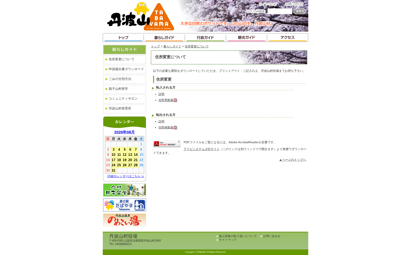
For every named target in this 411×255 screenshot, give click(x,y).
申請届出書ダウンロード (126, 69)
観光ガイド (246, 37)
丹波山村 (140, 16)
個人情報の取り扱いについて (238, 236)
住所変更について (197, 46)
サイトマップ (269, 4)
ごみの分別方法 (120, 79)
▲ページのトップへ (292, 159)
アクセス (287, 37)
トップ (123, 37)
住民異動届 (165, 100)
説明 (161, 94)
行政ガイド (205, 37)
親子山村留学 (118, 88)
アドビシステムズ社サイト (202, 149)
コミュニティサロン (123, 98)
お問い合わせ (295, 4)
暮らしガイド (164, 37)
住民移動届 (165, 127)
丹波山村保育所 (120, 108)
